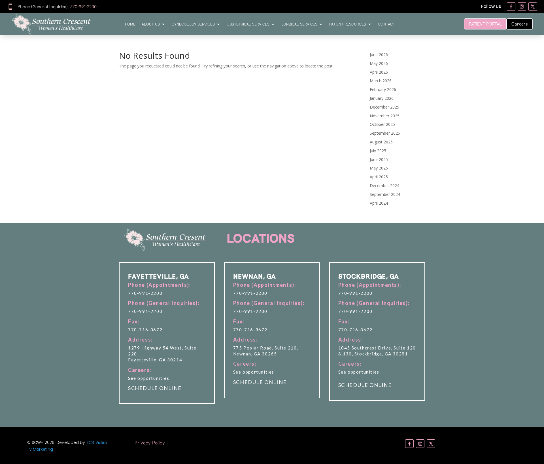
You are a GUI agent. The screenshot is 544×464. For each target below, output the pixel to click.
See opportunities (148, 378)
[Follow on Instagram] (522, 6)
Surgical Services (299, 24)
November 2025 (385, 115)
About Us (151, 24)
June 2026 (379, 54)
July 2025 (378, 150)
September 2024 (385, 194)
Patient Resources (347, 24)
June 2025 (379, 159)
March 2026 (381, 80)
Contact (386, 24)
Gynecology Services (193, 24)
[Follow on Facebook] (511, 6)
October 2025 (382, 124)
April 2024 (379, 203)
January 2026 (382, 98)
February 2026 (383, 89)
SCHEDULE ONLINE (155, 388)
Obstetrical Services (248, 24)
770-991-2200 (83, 6)
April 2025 (379, 176)
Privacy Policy (150, 442)
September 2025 (385, 133)
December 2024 (384, 185)
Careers (519, 23)
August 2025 (381, 142)
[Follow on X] (532, 6)
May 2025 (379, 168)
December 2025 (384, 107)
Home (130, 24)
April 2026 (379, 72)
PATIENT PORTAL (485, 23)
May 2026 (379, 63)
